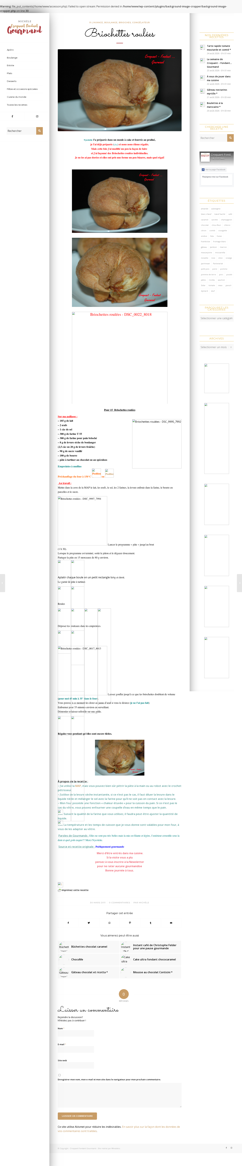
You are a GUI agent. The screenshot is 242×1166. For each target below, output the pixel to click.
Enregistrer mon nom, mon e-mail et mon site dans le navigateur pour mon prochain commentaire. (109, 1079)
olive (220, 258)
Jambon (213, 247)
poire (214, 269)
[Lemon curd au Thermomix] (239, 583)
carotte (214, 219)
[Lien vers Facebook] (12, 116)
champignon (226, 219)
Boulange (111, 22)
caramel (204, 219)
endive (204, 236)
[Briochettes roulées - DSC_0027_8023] (120, 90)
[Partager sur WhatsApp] (109, 922)
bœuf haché (220, 214)
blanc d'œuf (206, 214)
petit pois (205, 269)
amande (204, 208)
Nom (61, 1028)
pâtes (203, 280)
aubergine (215, 208)
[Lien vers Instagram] (37, 116)
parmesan (205, 263)
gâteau (204, 247)
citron (203, 230)
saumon (221, 280)
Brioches (125, 22)
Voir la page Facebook (215, 169)
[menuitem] (24, 50)
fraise (219, 236)
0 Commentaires (119, 902)
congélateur (141, 22)
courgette (222, 230)
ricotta (212, 280)
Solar (203, 285)
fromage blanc (219, 241)
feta (212, 236)
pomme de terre (208, 274)
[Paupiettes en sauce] (2, 583)
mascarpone (206, 252)
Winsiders (115, 1148)
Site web (62, 1060)
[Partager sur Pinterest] (130, 922)
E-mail (62, 1044)
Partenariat (218, 263)
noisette (204, 258)
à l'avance (96, 22)
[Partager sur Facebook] (68, 922)
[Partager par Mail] (171, 922)
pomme (223, 269)
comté (212, 230)
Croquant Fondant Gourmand (83, 1148)
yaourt (228, 285)
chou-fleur (216, 225)
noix (213, 258)
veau (220, 285)
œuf (213, 291)
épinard (204, 291)
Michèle (144, 902)
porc (221, 274)
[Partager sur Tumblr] (150, 922)
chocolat (205, 225)
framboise (205, 241)
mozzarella (220, 252)
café (230, 214)
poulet (229, 274)
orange (229, 258)
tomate (212, 285)
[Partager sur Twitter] (89, 922)
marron (223, 247)
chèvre (227, 225)
